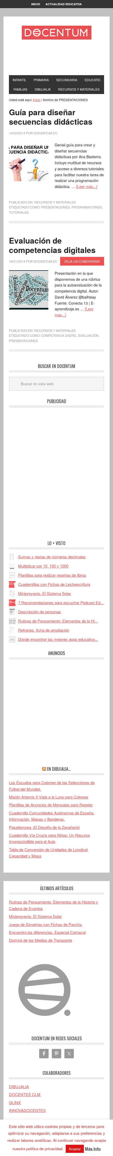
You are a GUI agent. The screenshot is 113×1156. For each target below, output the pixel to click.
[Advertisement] (61, 58)
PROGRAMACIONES (86, 207)
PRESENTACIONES (55, 207)
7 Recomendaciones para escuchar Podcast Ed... (61, 602)
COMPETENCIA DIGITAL (59, 335)
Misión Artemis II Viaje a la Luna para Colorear (48, 797)
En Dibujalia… (59, 769)
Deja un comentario (82, 261)
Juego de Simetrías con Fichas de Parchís (45, 924)
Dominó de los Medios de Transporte (40, 940)
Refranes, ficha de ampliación (43, 630)
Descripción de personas (39, 611)
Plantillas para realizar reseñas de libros (52, 575)
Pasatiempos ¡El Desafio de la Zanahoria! (44, 827)
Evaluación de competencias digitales (52, 245)
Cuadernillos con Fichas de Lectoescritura (54, 584)
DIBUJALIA (19, 1086)
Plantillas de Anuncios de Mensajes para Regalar (51, 804)
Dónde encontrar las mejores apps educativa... (58, 639)
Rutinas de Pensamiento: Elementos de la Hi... (58, 621)
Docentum (56, 32)
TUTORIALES (19, 212)
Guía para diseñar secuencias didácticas (51, 116)
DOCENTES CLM (24, 1094)
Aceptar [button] (75, 1148)
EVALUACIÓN (88, 335)
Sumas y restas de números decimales (52, 556)
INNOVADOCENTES (27, 1110)
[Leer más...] (86, 186)
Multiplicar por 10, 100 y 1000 (43, 566)
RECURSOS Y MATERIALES (55, 202)
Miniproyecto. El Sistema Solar (44, 593)
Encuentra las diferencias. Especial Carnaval (47, 932)
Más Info (93, 1149)
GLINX (15, 1102)
